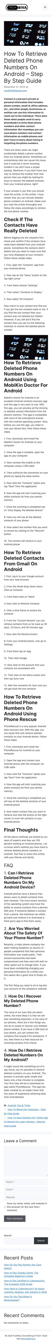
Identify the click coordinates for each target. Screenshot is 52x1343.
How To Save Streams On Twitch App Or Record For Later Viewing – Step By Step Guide (26, 1121)
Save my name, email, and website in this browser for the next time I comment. (27, 1207)
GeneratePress (28, 1338)
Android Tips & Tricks (19, 1105)
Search (7, 1235)
